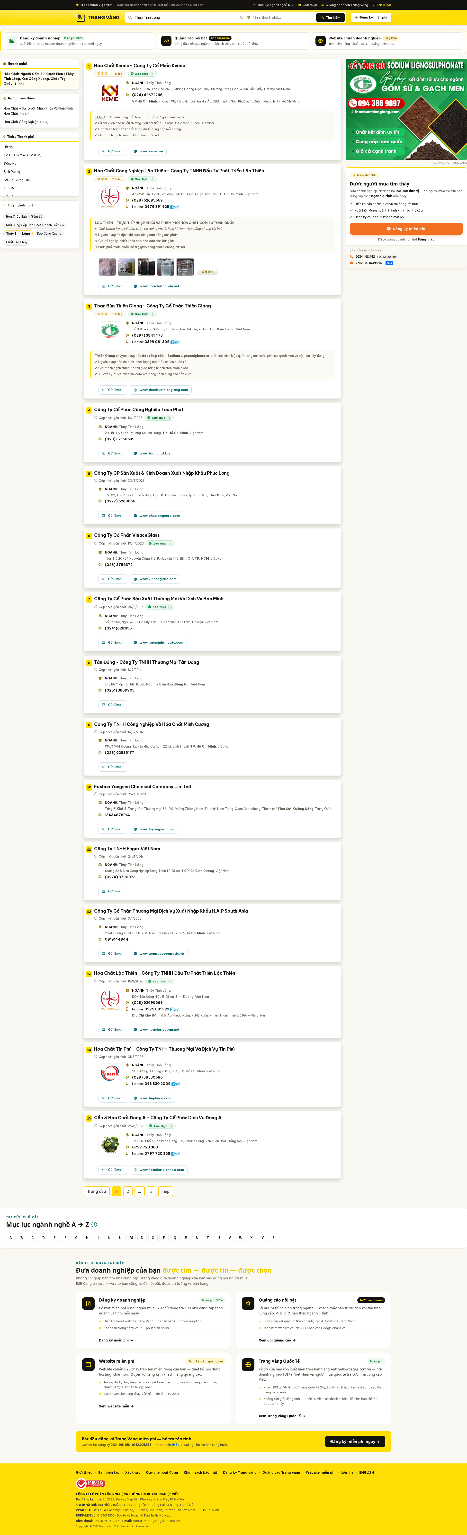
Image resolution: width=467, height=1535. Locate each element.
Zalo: (374, 263)
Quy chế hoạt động (162, 1472)
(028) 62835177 (119, 752)
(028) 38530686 (147, 1077)
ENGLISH (384, 5)
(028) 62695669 (147, 200)
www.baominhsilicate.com (161, 642)
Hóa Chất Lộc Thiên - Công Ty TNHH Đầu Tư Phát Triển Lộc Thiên (164, 973)
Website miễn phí (320, 1472)
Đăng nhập (426, 239)
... (139, 1191)
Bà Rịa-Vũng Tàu (17, 180)
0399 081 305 (157, 342)
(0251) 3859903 (120, 690)
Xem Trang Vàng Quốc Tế (282, 1416)
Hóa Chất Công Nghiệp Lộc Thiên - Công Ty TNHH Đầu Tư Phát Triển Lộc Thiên (179, 171)
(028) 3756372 (119, 565)
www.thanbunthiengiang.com (164, 390)
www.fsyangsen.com (157, 829)
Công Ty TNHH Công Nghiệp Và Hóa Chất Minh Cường (151, 724)
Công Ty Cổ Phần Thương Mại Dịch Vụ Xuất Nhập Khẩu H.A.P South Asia (171, 911)
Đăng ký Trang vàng (240, 1472)
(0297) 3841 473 (147, 335)
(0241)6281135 (118, 628)
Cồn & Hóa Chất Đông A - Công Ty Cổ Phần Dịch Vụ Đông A (157, 1117)
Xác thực (132, 1472)
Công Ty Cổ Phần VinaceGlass (127, 535)
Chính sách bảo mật (200, 1472)
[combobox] (188, 17)
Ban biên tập (108, 1472)
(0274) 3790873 (120, 877)
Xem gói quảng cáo (277, 1340)
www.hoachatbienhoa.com (162, 1170)
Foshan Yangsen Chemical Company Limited (142, 786)
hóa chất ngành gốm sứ (24, 216)
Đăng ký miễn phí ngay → (355, 1441)
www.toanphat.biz (155, 453)
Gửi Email (115, 151)
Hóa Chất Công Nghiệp (26, 122)
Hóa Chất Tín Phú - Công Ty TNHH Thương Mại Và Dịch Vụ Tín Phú (164, 1049)
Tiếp (166, 1191)
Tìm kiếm (333, 17)
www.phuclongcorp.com (160, 516)
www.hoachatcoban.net (159, 286)
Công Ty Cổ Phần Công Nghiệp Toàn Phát (138, 409)
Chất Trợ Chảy (16, 242)
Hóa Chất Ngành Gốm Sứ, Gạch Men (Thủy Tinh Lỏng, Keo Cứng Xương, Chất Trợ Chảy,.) (39, 79)
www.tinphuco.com (155, 1098)
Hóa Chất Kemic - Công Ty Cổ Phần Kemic (139, 65)
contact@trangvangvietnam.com (156, 1521)
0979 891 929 (156, 206)
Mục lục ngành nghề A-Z (275, 5)
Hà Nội (8, 147)
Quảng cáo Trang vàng (281, 1472)
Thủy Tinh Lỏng (18, 233)
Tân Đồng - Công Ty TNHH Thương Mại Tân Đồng (146, 662)
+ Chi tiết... (207, 272)
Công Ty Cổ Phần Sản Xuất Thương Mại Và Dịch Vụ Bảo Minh (158, 598)
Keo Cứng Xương (49, 233)
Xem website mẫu (116, 1406)
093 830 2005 (157, 1084)
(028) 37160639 (120, 439)
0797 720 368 (145, 1147)
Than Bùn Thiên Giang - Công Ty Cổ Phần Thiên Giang (152, 306)
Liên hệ (347, 1472)
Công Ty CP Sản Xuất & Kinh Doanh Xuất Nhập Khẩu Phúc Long (162, 473)
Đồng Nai (10, 163)
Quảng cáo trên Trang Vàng (347, 5)
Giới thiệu (310, 5)
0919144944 (116, 939)
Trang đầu (96, 1191)
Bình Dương (12, 172)
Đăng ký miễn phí (373, 17)
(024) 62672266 (147, 95)
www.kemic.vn (151, 151)
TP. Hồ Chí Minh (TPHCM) (23, 155)
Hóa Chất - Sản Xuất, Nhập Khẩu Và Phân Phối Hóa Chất (38, 110)
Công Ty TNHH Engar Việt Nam (127, 848)
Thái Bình (10, 188)
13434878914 (117, 815)
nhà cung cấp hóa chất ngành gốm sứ (35, 225)
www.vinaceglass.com (158, 579)
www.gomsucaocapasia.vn (162, 953)
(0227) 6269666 (120, 501)
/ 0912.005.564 (376, 256)
